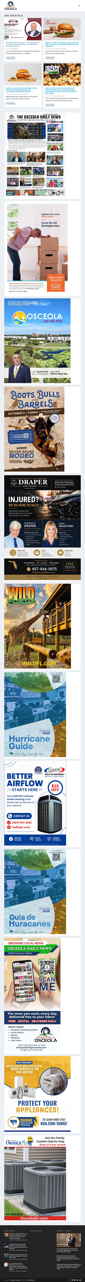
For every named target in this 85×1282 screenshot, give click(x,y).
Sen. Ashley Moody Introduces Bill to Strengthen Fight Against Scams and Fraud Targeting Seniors (67, 1250)
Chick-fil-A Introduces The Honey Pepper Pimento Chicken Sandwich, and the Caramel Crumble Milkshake (21, 90)
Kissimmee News (20, 1240)
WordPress (31, 1280)
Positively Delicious (17, 94)
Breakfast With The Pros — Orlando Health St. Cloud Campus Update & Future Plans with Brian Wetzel (23, 44)
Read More (10, 58)
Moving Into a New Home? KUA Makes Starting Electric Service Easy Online (18, 1256)
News (26, 1240)
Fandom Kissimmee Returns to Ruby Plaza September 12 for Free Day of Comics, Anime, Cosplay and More (18, 1236)
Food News (55, 96)
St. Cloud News (22, 1271)
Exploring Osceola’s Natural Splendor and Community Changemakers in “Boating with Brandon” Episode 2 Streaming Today (69, 1267)
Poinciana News (23, 1250)
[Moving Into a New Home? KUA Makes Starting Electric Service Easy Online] (6, 1256)
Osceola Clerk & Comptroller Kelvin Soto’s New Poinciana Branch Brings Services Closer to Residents (18, 1246)
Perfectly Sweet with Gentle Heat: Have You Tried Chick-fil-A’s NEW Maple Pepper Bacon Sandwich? (62, 44)
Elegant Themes (15, 1280)
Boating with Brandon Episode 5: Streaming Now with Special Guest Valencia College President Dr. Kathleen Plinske (68, 1258)
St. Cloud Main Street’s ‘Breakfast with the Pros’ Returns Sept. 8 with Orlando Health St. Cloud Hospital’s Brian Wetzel (18, 1266)
